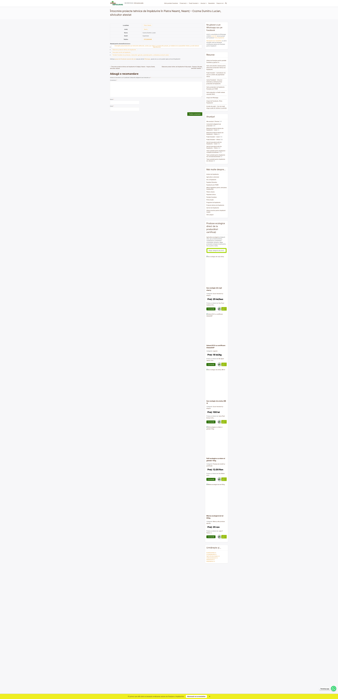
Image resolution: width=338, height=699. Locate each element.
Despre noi (220, 3)
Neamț (146, 29)
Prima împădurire (219, 37)
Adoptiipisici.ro (210, 561)
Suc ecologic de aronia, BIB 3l (216, 402)
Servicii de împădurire (212, 208)
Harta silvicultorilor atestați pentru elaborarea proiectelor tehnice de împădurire (216, 67)
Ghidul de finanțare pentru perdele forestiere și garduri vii (216, 61)
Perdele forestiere (211, 197)
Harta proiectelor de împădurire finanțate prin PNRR (215, 88)
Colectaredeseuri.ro (212, 558)
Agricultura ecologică (212, 237)
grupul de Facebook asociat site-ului (125, 59)
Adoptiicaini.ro (210, 559)
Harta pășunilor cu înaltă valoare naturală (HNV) (215, 93)
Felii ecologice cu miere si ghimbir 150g (215, 460)
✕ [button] (209, 696)
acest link (214, 36)
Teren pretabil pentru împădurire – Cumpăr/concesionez (216, 151)
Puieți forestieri (193, 3)
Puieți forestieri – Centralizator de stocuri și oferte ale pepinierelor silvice (216, 74)
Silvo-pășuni (209, 214)
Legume (215, 351)
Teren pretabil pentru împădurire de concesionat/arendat (215, 155)
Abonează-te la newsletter (214, 40)
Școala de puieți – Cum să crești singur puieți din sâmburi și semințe (216, 107)
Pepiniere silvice (211, 194)
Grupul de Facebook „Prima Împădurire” (214, 102)
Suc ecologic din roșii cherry (214, 289)
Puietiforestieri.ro (211, 552)
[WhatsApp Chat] (333, 688)
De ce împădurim (211, 179)
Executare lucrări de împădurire (121, 52)
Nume (112, 99)
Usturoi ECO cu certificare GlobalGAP (215, 347)
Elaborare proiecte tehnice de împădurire (124, 49)
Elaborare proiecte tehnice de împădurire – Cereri (214, 129)
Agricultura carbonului (212, 177)
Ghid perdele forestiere (171, 3)
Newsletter (211, 3)
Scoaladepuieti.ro (211, 554)
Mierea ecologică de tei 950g (214, 517)
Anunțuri (203, 3)
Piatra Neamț (147, 25)
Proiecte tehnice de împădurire (215, 205)
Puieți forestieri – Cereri (213, 137)
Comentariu (113, 80)
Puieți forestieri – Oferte (213, 139)
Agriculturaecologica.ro (213, 556)
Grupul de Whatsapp (212, 97)
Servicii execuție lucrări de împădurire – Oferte (214, 147)
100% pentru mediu (138, 3)
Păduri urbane (210, 192)
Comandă (211, 309)
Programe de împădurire (213, 202)
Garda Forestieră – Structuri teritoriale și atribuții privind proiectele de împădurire (214, 81)
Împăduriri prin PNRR (212, 185)
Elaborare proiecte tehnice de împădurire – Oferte (214, 133)
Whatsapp (147, 59)
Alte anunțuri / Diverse (212, 121)
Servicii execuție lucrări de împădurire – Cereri (214, 143)
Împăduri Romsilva (211, 182)
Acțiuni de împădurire (212, 174)
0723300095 (148, 39)
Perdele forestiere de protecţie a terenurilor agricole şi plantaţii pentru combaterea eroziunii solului (140, 55)
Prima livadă (209, 200)
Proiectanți (183, 3)
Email (112, 106)
